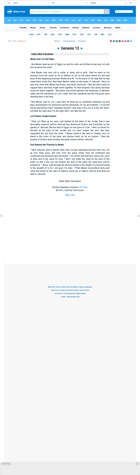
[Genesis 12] (3, 222)
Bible (10, 41)
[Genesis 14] (136, 222)
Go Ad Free (6, 464)
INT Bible (83, 187)
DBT (14, 41)
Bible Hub (70, 195)
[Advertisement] (70, 250)
